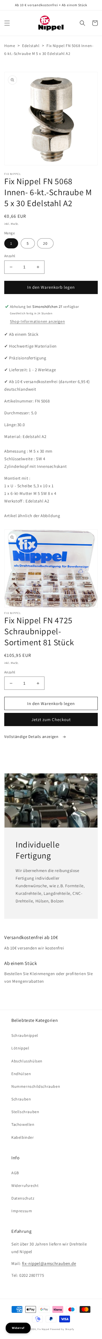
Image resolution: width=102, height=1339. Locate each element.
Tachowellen (23, 1124)
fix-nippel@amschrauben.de (49, 1263)
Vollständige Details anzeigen (32, 736)
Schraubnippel (24, 1035)
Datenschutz (23, 1198)
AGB (15, 1172)
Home (9, 45)
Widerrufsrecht (25, 1185)
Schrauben (21, 1099)
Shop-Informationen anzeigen (37, 321)
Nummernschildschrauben (35, 1086)
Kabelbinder (22, 1137)
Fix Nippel (43, 1329)
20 (45, 243)
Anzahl (9, 255)
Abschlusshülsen (26, 1061)
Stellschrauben (25, 1111)
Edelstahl (30, 45)
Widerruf (18, 1328)
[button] (7, 23)
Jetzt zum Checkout (51, 719)
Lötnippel (20, 1048)
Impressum (21, 1210)
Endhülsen (21, 1073)
